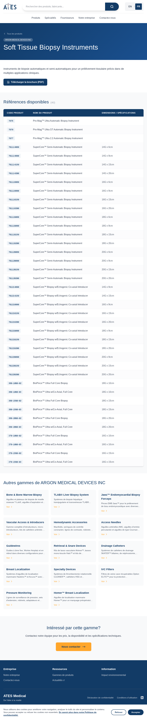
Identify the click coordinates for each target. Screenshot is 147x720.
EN (130, 6)
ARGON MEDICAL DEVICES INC (18, 40)
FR (138, 6)
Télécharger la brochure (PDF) (27, 82)
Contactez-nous (11, 680)
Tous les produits (14, 34)
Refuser (118, 712)
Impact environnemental (113, 675)
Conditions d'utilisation (127, 697)
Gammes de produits (63, 675)
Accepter (135, 712)
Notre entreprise (11, 675)
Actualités (57, 680)
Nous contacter (71, 646)
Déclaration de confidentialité (100, 697)
